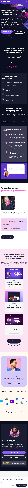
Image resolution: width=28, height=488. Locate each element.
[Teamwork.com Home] (6, 2)
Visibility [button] (14, 121)
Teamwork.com (9, 213)
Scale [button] (23, 121)
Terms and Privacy (14, 476)
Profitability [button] (5, 121)
